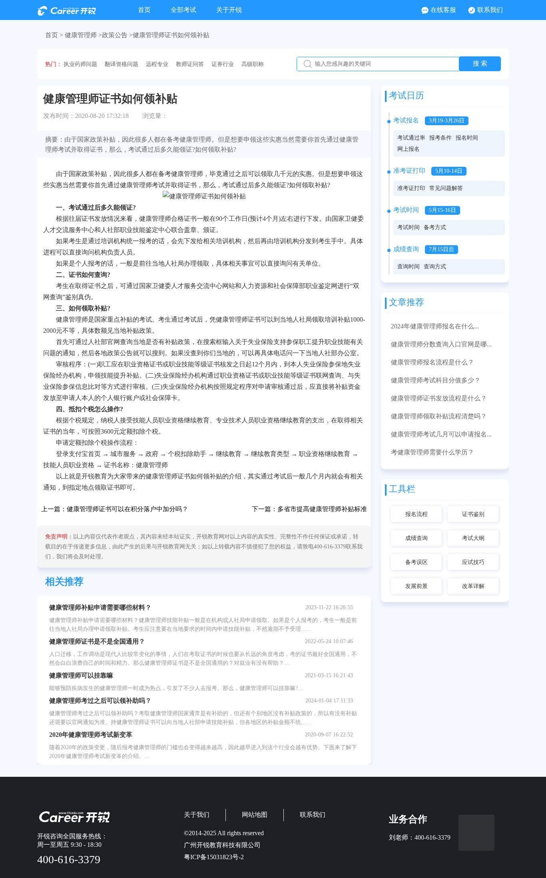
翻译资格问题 (121, 64)
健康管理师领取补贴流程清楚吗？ (439, 416)
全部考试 (183, 9)
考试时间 (408, 227)
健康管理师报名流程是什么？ (432, 362)
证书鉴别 (473, 514)
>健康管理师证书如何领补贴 (169, 35)
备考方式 (435, 227)
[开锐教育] (66, 13)
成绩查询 (416, 538)
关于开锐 (229, 9)
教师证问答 (190, 64)
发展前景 (416, 586)
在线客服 (443, 9)
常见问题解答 (446, 188)
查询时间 (408, 267)
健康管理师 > (83, 35)
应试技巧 (473, 562)
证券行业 (222, 64)
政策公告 (115, 35)
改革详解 (473, 586)
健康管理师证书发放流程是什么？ (439, 398)
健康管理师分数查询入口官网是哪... (441, 344)
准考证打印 (411, 188)
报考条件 (440, 138)
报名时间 (467, 138)
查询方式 (435, 267)
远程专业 (157, 64)
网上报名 (408, 149)
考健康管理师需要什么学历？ (432, 452)
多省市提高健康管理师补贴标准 (322, 509)
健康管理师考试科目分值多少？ (435, 380)
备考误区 (416, 562)
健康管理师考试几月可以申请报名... (441, 434)
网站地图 (254, 814)
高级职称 (252, 64)
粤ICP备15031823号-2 (214, 857)
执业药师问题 (80, 64)
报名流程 (416, 514)
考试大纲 (473, 538)
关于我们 (196, 814)
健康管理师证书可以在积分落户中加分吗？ (127, 509)
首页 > (54, 35)
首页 (144, 9)
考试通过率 (411, 138)
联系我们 (490, 9)
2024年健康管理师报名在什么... (435, 326)
